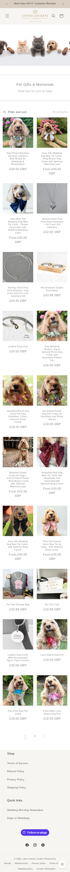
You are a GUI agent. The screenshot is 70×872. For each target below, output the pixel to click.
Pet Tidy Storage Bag (18, 604)
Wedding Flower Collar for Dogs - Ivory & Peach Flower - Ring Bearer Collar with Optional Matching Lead (18, 479)
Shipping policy (25, 869)
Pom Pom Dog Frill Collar (18, 712)
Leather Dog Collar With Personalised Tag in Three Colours (18, 658)
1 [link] (25, 736)
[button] (7, 16)
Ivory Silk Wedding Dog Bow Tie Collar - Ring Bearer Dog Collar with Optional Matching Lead (52, 158)
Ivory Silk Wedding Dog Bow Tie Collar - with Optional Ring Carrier (18, 545)
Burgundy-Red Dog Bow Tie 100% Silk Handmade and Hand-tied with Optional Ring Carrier (52, 478)
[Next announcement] (63, 4)
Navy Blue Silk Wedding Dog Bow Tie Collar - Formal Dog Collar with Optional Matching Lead (18, 226)
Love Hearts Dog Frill (52, 655)
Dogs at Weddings (18, 818)
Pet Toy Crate (52, 604)
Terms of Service (17, 763)
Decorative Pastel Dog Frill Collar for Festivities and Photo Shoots (52, 415)
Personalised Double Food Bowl (52, 289)
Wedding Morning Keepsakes (25, 810)
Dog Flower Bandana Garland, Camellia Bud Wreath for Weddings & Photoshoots (18, 158)
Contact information (45, 869)
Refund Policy (15, 771)
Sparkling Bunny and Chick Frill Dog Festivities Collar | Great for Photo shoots (18, 416)
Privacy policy (39, 863)
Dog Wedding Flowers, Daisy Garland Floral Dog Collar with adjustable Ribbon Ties (52, 353)
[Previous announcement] (7, 4)
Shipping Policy (16, 787)
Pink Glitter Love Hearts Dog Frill (52, 712)
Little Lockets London (33, 859)
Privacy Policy (15, 779)
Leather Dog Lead (18, 346)
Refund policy (21, 863)
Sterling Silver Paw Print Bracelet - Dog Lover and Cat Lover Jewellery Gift (18, 291)
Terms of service (57, 863)
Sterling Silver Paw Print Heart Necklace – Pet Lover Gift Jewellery (52, 223)
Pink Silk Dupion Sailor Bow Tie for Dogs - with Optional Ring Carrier (52, 545)
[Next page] (45, 736)
